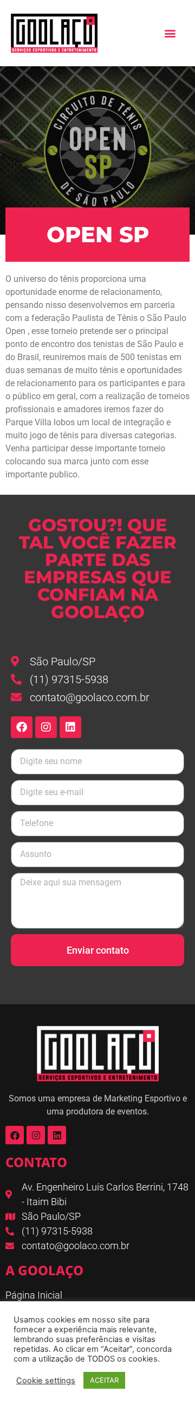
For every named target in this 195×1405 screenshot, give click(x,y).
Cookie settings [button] (45, 1380)
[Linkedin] (70, 727)
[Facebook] (21, 727)
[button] (170, 33)
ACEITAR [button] (104, 1380)
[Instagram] (46, 727)
